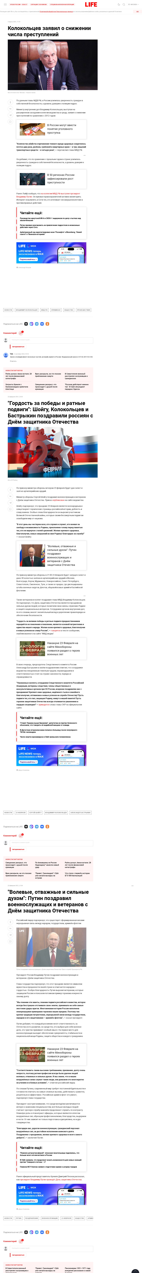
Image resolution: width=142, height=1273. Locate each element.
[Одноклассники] (47, 324)
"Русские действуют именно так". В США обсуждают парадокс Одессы (77, 386)
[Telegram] (37, 324)
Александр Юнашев (25, 267)
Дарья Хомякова (24, 770)
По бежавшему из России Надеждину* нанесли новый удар (47, 864)
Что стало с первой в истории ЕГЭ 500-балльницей (77, 874)
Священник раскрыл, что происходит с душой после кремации (46, 386)
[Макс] (31, 324)
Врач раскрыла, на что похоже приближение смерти (48, 375)
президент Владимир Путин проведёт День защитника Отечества (51, 1179)
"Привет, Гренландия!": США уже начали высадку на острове (47, 875)
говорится (55, 630)
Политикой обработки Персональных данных (56, 11)
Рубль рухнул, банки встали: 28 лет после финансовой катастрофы (19, 376)
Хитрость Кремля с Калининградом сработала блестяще (17, 386)
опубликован (58, 500)
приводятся (44, 704)
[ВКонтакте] (42, 324)
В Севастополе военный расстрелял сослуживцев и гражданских (76, 376)
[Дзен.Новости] (26, 324)
